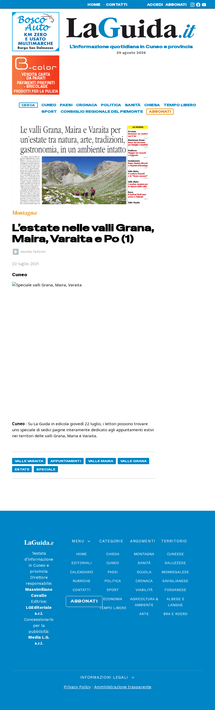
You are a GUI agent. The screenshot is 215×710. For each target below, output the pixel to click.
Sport (113, 590)
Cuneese (175, 554)
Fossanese (175, 590)
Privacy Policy (77, 687)
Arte (144, 614)
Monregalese (175, 572)
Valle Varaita (29, 461)
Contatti (81, 590)
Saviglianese (175, 581)
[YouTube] (204, 5)
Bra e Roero (175, 614)
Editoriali (81, 563)
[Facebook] (198, 5)
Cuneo (112, 563)
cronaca (86, 105)
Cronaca (144, 581)
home (94, 5)
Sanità (144, 563)
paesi (66, 105)
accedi (155, 5)
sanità (133, 105)
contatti (116, 5)
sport (49, 111)
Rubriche (81, 581)
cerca (28, 105)
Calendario (81, 572)
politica (111, 105)
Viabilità (144, 590)
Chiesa (112, 554)
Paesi (113, 572)
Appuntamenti (65, 461)
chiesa (152, 105)
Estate (22, 469)
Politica (112, 581)
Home (81, 554)
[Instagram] (192, 5)
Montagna (144, 554)
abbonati (175, 5)
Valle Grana (133, 461)
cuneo (48, 105)
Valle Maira (100, 461)
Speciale (45, 469)
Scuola (144, 572)
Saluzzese (175, 563)
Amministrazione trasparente (122, 687)
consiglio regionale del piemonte (102, 111)
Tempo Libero (112, 608)
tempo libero (180, 105)
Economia (112, 599)
